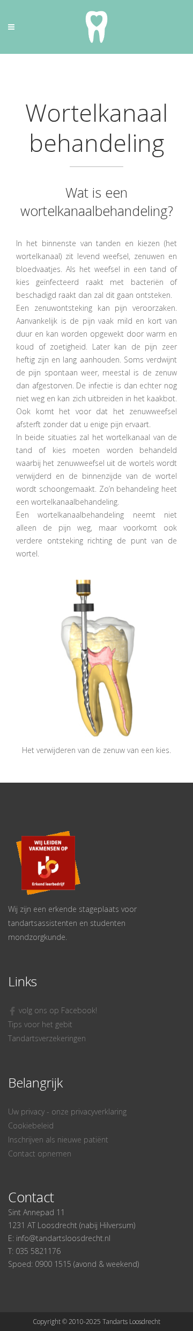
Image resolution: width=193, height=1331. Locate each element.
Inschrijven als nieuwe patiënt (58, 1139)
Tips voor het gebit (40, 1024)
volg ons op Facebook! (57, 1010)
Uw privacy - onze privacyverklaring (67, 1111)
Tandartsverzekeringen (47, 1038)
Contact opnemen (39, 1153)
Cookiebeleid (31, 1125)
